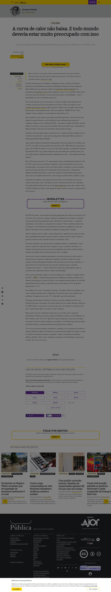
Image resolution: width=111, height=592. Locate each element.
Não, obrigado (93, 589)
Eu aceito (16, 589)
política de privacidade (90, 586)
